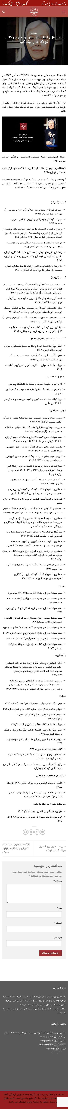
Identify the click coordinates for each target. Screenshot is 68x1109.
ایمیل (58, 923)
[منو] (64, 12)
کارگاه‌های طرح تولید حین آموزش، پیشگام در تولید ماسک (16, 848)
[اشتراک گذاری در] (37, 832)
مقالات (34, 33)
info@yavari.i (46, 1040)
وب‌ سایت (57, 937)
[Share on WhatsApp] (42, 832)
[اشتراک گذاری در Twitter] (31, 832)
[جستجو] (3, 12)
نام (59, 908)
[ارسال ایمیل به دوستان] (25, 832)
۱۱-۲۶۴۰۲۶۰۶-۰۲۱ (46, 1044)
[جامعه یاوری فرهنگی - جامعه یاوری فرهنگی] (34, 11)
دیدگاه (57, 881)
